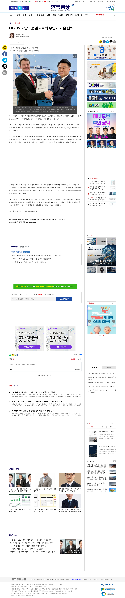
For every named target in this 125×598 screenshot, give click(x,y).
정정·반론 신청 (47, 579)
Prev (89, 321)
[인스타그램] (39, 1)
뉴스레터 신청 (64, 299)
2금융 (60, 15)
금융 (48, 15)
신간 (111, 427)
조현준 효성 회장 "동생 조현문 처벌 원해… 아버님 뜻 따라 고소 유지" (31, 543)
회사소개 (33, 579)
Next (113, 321)
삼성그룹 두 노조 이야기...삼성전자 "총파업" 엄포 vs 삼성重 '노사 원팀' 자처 (36, 255)
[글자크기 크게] (18, 43)
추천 (92, 427)
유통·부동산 (39, 15)
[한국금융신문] (13, 1)
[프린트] (11, 43)
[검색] (114, 15)
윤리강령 (54, 579)
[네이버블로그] (31, 1)
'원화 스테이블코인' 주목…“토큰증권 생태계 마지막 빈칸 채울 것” (30, 540)
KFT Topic (89, 15)
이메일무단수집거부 (106, 579)
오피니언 (78, 15)
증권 (24, 15)
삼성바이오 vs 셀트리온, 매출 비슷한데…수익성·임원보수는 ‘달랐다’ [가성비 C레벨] (34, 552)
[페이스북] (23, 1)
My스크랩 (100, 1)
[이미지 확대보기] (75, 56)
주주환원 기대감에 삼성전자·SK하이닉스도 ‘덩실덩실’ (26, 549)
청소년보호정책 (87, 579)
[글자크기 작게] (15, 43)
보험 (54, 15)
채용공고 (68, 579)
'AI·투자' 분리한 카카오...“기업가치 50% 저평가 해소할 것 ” (28, 546)
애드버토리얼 (91, 461)
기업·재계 (17, 23)
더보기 (112, 111)
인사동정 (94, 367)
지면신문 (108, 1)
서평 (101, 427)
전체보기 (27, 252)
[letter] (54, 1)
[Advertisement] (25, 161)
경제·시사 (69, 15)
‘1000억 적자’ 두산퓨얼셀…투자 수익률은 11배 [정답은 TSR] (31, 259)
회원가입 (92, 1)
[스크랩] (22, 43)
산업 (30, 15)
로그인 (85, 1)
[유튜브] (47, 1)
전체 (18, 15)
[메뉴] (11, 15)
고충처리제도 (96, 579)
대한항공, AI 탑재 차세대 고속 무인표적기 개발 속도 (29, 262)
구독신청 (77, 1)
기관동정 (108, 367)
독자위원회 (61, 579)
